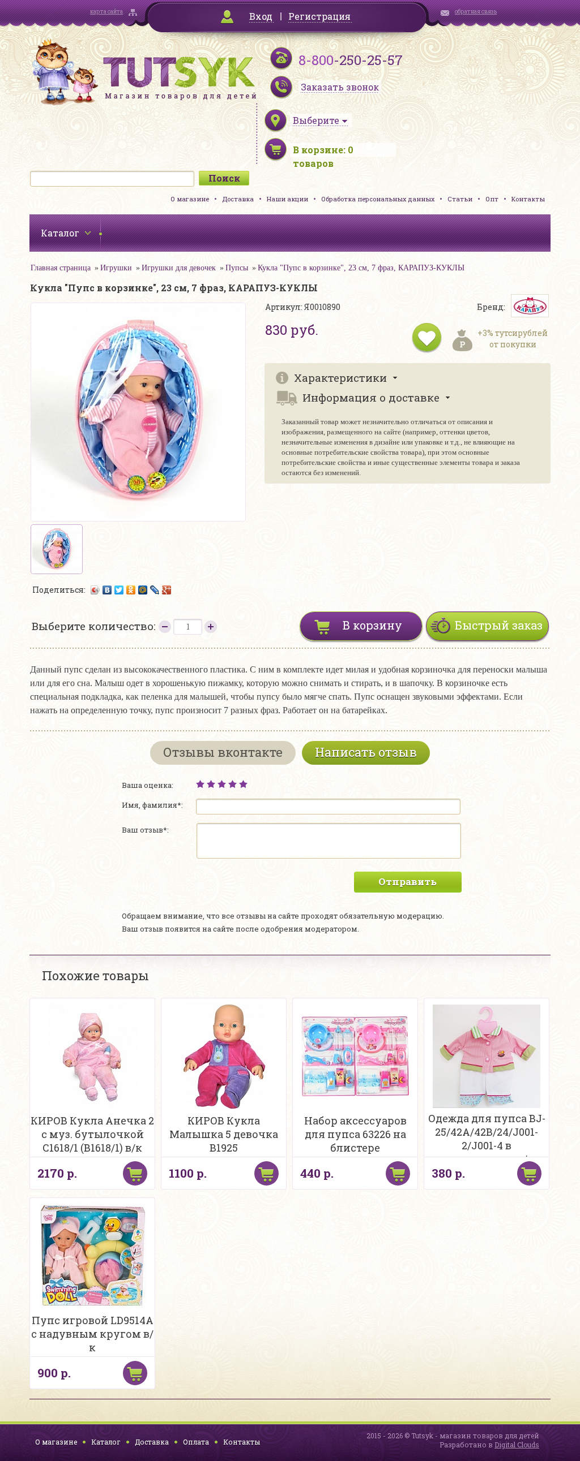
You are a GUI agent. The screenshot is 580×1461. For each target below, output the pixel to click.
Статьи (459, 199)
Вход (260, 16)
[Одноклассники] (131, 590)
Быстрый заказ (499, 625)
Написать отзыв (366, 752)
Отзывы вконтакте (223, 752)
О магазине (189, 199)
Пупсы (236, 268)
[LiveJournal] (155, 590)
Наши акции (287, 199)
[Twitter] (119, 590)
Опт (491, 199)
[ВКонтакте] (107, 590)
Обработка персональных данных (377, 199)
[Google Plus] (167, 590)
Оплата (196, 1441)
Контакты (528, 199)
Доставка (238, 199)
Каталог (106, 1441)
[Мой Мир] (143, 590)
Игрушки (116, 268)
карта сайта (106, 11)
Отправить (407, 881)
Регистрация (319, 16)
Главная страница (61, 268)
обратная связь (476, 11)
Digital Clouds (516, 1444)
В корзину (372, 625)
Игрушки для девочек (179, 268)
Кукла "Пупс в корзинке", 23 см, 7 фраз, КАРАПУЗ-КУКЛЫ (361, 268)
